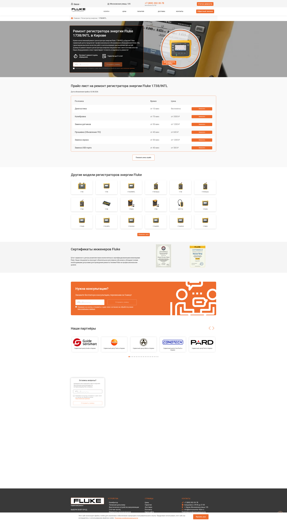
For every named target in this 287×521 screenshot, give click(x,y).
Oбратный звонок (205, 11)
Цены (124, 11)
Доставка (161, 11)
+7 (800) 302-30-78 (154, 3)
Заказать (202, 108)
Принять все (201, 517)
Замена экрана (82, 140)
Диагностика (81, 108)
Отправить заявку (113, 64)
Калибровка (80, 116)
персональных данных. (127, 68)
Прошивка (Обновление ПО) (88, 132)
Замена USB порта (83, 147)
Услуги (106, 11)
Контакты (179, 11)
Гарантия (140, 11)
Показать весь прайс (143, 157)
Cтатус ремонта (205, 4)
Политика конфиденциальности (126, 518)
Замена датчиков (83, 124)
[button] (209, 328)
